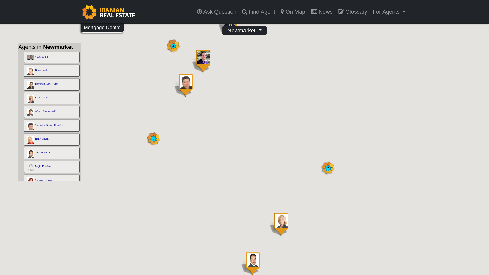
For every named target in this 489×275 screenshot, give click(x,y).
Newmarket (242, 30)
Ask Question (219, 12)
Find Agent (261, 12)
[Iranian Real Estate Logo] (108, 12)
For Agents (387, 12)
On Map (294, 12)
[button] (279, 224)
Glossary (355, 12)
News (325, 12)
